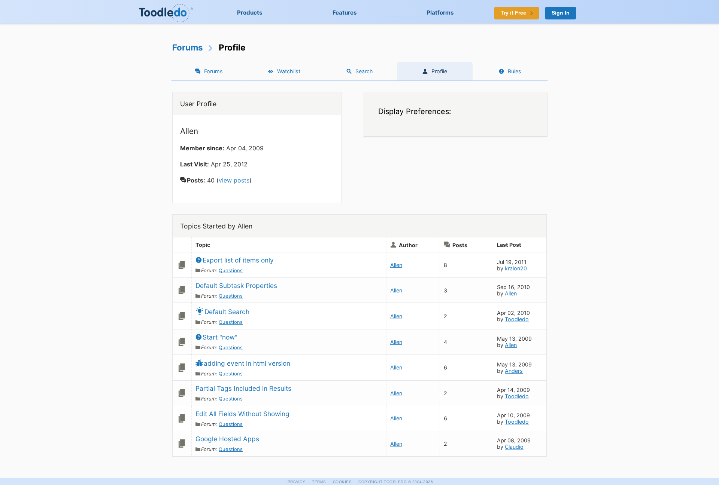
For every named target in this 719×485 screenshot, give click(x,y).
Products (250, 12)
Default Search (226, 312)
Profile (439, 71)
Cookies (342, 482)
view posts (234, 180)
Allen (396, 265)
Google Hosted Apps (227, 439)
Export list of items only (238, 260)
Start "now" (220, 337)
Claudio (514, 446)
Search (364, 71)
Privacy (297, 482)
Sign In (561, 13)
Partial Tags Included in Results (243, 388)
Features (345, 12)
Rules (514, 71)
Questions (231, 270)
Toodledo (517, 319)
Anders (514, 371)
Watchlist (288, 71)
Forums (187, 47)
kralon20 (516, 268)
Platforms (440, 12)
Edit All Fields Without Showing (242, 414)
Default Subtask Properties (236, 285)
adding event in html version (247, 363)
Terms (319, 482)
